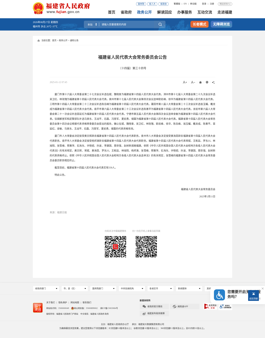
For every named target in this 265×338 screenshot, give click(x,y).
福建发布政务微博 (153, 313)
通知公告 (74, 40)
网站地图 (75, 302)
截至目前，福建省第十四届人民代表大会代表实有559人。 (83, 167)
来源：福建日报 (58, 212)
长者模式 (199, 24)
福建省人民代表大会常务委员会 (198, 189)
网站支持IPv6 (225, 4)
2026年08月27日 (41, 22)
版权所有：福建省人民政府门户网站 (62, 314)
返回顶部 (253, 298)
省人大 (152, 4)
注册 (212, 4)
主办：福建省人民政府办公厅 (115, 324)
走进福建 (224, 12)
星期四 (54, 22)
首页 (111, 12)
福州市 (45, 26)
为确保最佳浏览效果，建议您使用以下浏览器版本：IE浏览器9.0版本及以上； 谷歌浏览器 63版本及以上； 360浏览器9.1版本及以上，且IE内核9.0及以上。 (132, 328)
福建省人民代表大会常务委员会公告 (132, 57)
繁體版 (177, 4)
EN (185, 4)
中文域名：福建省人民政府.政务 (94, 314)
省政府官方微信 (152, 306)
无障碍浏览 (221, 24)
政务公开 (144, 12)
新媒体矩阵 (145, 300)
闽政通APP (180, 306)
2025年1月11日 (207, 196)
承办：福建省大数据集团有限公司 (148, 324)
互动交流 (204, 12)
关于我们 (50, 302)
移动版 (193, 4)
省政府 (126, 12)
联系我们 (87, 302)
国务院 (141, 4)
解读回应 (164, 12)
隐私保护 (62, 302)
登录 (204, 4)
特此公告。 (58, 175)
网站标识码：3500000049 (57, 308)
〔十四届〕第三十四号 (132, 68)
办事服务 (184, 12)
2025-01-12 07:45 (58, 82)
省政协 (163, 4)
